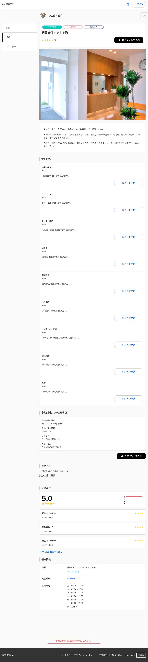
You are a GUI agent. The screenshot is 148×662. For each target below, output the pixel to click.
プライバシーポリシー (84, 655)
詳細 (8, 28)
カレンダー (11, 46)
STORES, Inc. (8, 655)
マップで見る (73, 571)
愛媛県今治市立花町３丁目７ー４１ (56, 471)
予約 (8, 37)
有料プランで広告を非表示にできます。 (74, 641)
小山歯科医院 (8, 4)
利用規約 (66, 655)
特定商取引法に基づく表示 (110, 655)
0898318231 (73, 578)
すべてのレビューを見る (51, 552)
